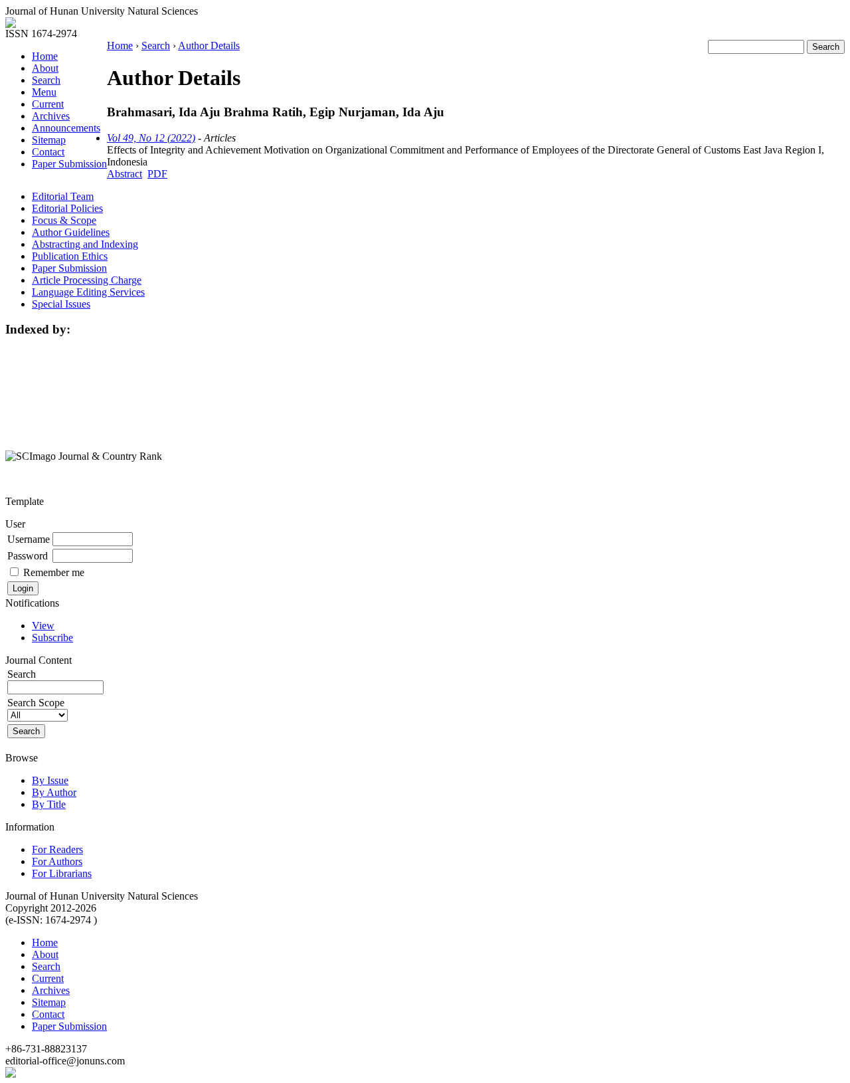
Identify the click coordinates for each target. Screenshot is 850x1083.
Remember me (53, 572)
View (43, 625)
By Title (49, 804)
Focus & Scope (64, 220)
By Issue (50, 780)
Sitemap (49, 140)
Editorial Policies (67, 208)
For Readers (57, 849)
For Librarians (62, 873)
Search (46, 80)
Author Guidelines (71, 232)
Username (28, 539)
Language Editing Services (88, 292)
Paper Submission (69, 163)
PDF (157, 173)
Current (48, 104)
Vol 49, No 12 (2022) (151, 138)
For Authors (57, 861)
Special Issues (61, 304)
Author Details (209, 45)
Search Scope (35, 702)
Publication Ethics (70, 256)
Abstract (124, 173)
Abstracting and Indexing (85, 244)
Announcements (66, 128)
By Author (54, 792)
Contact (48, 151)
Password (27, 555)
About (45, 68)
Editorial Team (63, 196)
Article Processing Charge (86, 280)
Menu (44, 92)
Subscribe (52, 637)
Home (45, 56)
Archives (51, 116)
